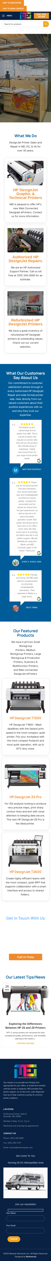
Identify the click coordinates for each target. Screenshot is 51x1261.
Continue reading (25, 1043)
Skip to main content (13, 9)
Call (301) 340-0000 (41, 16)
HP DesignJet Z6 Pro (25, 797)
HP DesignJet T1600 (25, 718)
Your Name (11, 1213)
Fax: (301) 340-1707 (12, 1143)
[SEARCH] (46, 24)
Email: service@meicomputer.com (18, 1147)
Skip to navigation (12, 3)
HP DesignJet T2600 (25, 871)
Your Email (10, 1225)
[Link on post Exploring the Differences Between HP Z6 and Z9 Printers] (25, 1000)
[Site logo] (25, 16)
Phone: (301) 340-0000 (13, 1138)
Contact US (9, 1133)
